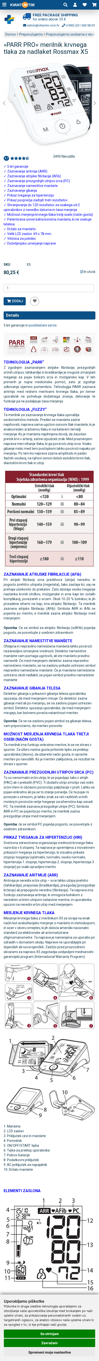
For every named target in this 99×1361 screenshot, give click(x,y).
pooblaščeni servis (43, 325)
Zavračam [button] (49, 1343)
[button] (75, 5)
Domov (10, 34)
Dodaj (17, 301)
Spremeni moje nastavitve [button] (49, 1352)
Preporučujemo (31, 34)
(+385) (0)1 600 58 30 (80, 25)
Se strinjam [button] (49, 1334)
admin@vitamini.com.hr (42, 25)
